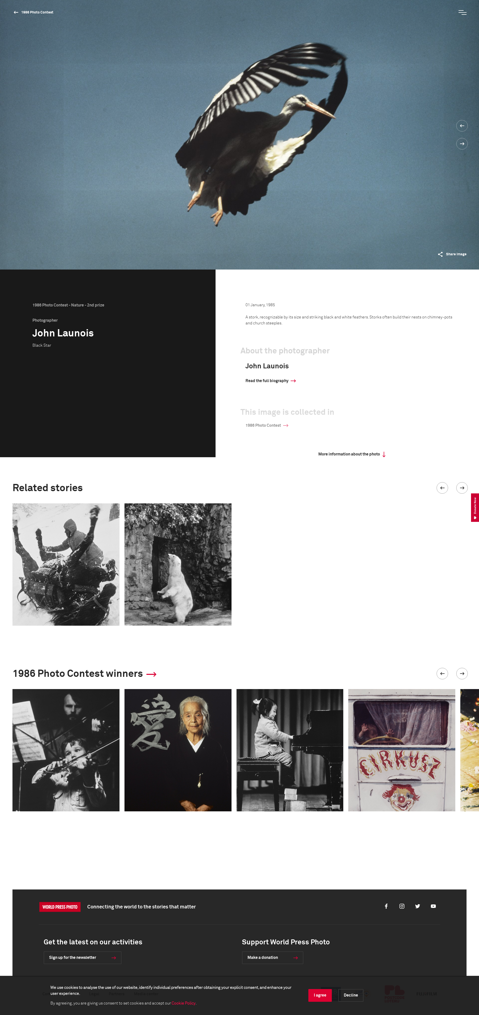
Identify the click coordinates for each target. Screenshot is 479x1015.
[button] (442, 488)
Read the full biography (266, 381)
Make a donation (262, 958)
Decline (351, 995)
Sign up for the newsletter (72, 958)
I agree (320, 995)
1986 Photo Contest (37, 12)
